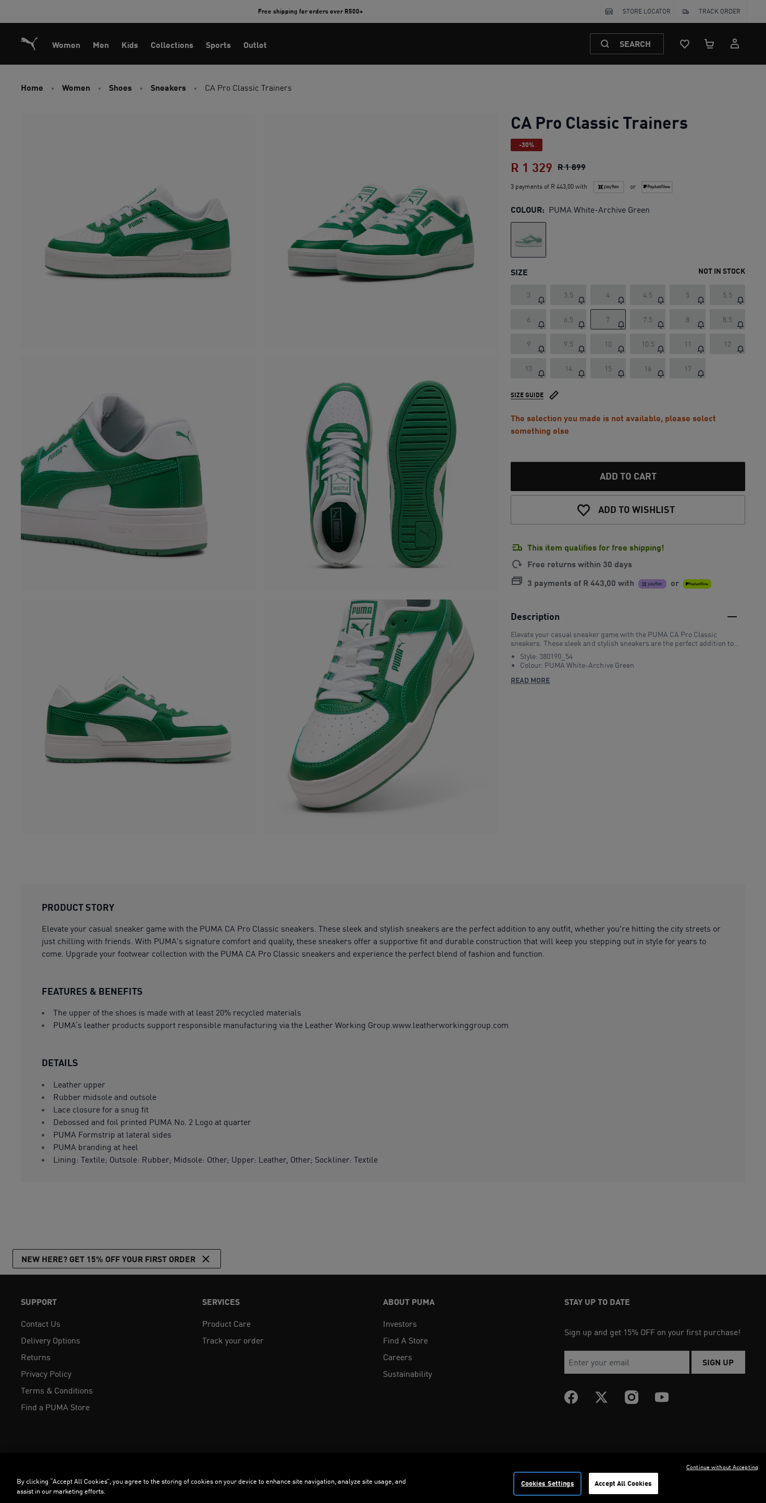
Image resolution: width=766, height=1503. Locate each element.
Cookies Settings (547, 1483)
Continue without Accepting (722, 1467)
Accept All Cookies (623, 1483)
